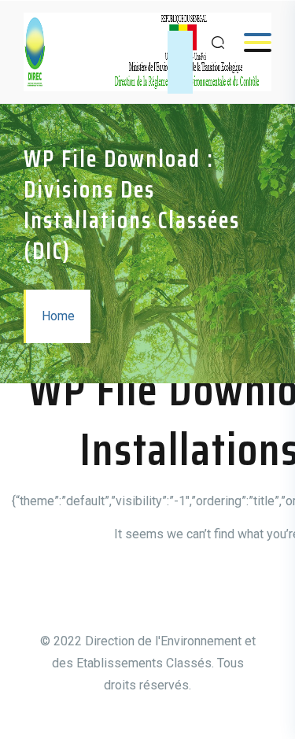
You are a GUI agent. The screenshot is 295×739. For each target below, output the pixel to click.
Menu (249, 42)
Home (58, 316)
